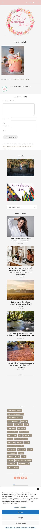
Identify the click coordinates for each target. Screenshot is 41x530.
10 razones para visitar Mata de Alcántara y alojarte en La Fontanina (20, 334)
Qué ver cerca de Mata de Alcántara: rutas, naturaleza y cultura (20, 304)
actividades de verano (15, 417)
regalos (10, 460)
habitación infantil (21, 439)
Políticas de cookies (10, 527)
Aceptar (20, 512)
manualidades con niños (15, 446)
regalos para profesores (23, 460)
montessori (21, 449)
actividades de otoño (15, 410)
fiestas (10, 439)
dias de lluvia (12, 435)
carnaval (24, 421)
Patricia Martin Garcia (21, 79)
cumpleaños (11, 428)
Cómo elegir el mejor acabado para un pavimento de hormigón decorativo (20, 365)
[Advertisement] (20, 389)
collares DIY (18, 424)
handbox (20, 442)
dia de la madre (13, 432)
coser (26, 424)
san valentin (12, 463)
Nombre (6, 119)
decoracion (21, 428)
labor (27, 442)
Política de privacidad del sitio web (25, 527)
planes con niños (13, 456)
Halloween (11, 442)
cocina (10, 424)
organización (12, 453)
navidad (30, 449)
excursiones (27, 435)
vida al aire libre (13, 467)
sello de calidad (24, 463)
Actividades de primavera (16, 414)
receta (23, 456)
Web (4, 130)
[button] (38, 489)
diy (20, 435)
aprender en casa (13, 421)
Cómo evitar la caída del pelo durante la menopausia (20, 240)
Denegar (20, 517)
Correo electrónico (6, 125)
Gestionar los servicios (20, 507)
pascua (21, 453)
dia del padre (24, 432)
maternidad (11, 449)
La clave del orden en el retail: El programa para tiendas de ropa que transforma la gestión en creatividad (20, 271)
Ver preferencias (20, 523)
